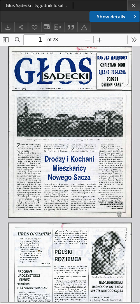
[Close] (133, 5)
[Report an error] (84, 27)
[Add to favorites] (34, 27)
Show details (111, 16)
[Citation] (70, 27)
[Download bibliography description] (57, 27)
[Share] (21, 27)
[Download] (7, 27)
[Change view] (46, 27)
